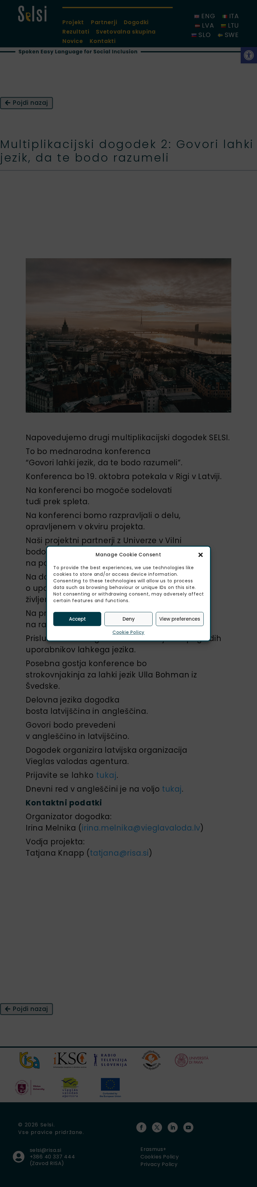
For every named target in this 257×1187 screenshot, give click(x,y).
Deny (129, 619)
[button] (200, 555)
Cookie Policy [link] (128, 632)
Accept (77, 619)
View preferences (179, 619)
